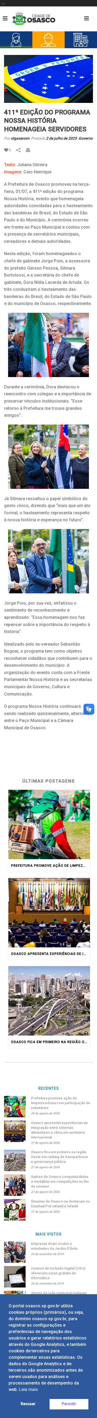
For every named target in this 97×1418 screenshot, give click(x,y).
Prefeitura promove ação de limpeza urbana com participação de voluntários (50, 866)
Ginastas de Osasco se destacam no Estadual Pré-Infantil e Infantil (60, 1203)
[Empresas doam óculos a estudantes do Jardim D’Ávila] (15, 1252)
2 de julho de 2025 (61, 138)
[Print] (31, 150)
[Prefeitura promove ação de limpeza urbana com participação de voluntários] (49, 824)
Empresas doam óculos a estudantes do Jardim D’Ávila (54, 1246)
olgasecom (20, 138)
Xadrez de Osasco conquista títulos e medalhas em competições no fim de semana (60, 1181)
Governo (85, 138)
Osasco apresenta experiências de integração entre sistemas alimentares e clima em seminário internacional (50, 954)
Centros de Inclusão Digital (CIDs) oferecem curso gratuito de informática (58, 1273)
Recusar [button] (28, 1404)
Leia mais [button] (28, 1389)
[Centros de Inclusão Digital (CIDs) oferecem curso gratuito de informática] (15, 1276)
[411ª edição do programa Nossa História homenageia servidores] (48, 79)
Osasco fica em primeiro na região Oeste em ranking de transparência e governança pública (50, 1042)
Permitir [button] (69, 1404)
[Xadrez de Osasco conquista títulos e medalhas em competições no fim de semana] (15, 1185)
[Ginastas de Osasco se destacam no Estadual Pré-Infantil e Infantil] (15, 1209)
